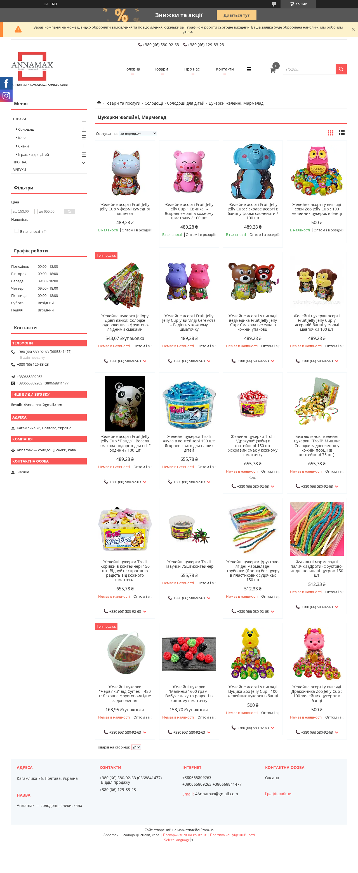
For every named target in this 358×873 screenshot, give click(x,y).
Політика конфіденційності (232, 834)
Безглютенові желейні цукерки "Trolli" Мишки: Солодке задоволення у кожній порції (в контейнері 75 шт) (317, 445)
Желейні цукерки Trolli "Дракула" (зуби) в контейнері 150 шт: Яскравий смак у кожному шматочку (252, 445)
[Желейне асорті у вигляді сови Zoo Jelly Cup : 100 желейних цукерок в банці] (317, 172)
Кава (22, 137)
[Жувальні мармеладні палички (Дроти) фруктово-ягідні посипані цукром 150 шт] (317, 529)
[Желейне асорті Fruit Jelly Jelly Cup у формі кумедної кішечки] (125, 172)
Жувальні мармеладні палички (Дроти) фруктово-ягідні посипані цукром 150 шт (317, 569)
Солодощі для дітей (185, 103)
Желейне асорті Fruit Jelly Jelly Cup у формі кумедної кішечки (125, 209)
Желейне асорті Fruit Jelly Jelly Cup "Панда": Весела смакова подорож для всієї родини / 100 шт (125, 443)
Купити (144, 155)
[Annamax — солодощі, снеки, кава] (32, 66)
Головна (132, 69)
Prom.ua (207, 829)
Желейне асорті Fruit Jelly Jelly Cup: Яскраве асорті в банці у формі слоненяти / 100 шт (253, 211)
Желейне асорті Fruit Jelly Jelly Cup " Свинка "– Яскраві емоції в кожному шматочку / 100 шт (188, 211)
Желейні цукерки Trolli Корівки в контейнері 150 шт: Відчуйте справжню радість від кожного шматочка (125, 571)
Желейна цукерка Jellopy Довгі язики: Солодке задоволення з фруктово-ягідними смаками (125, 323)
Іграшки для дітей (33, 154)
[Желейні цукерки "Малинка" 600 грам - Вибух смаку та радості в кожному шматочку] (189, 654)
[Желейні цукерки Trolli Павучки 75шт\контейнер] (189, 529)
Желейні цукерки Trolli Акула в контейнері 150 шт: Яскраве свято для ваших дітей (189, 443)
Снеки (23, 146)
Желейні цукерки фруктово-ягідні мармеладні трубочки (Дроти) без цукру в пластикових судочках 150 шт (253, 571)
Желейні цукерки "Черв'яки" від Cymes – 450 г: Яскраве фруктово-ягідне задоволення (125, 694)
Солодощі (154, 103)
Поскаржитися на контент (184, 834)
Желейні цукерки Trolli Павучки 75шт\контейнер (189, 564)
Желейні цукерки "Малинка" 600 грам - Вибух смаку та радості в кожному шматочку (189, 694)
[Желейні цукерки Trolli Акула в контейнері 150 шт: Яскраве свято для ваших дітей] (189, 403)
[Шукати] (341, 69)
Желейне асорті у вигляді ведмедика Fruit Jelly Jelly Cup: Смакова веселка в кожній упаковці (253, 323)
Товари (161, 69)
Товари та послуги (122, 103)
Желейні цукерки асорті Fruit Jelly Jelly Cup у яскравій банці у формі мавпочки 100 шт (317, 323)
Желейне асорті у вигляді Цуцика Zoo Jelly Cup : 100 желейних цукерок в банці (253, 691)
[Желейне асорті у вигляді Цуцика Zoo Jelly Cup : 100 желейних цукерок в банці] (253, 654)
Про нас (192, 69)
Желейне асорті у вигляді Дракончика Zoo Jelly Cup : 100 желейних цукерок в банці (316, 694)
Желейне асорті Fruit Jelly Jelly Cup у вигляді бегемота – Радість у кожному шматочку (189, 323)
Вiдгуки (19, 169)
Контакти (225, 69)
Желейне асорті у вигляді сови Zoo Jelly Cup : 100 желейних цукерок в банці (316, 209)
